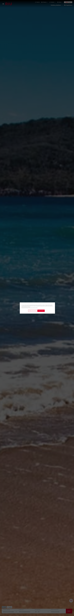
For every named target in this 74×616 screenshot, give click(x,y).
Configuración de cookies (32, 310)
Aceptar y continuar (41, 310)
